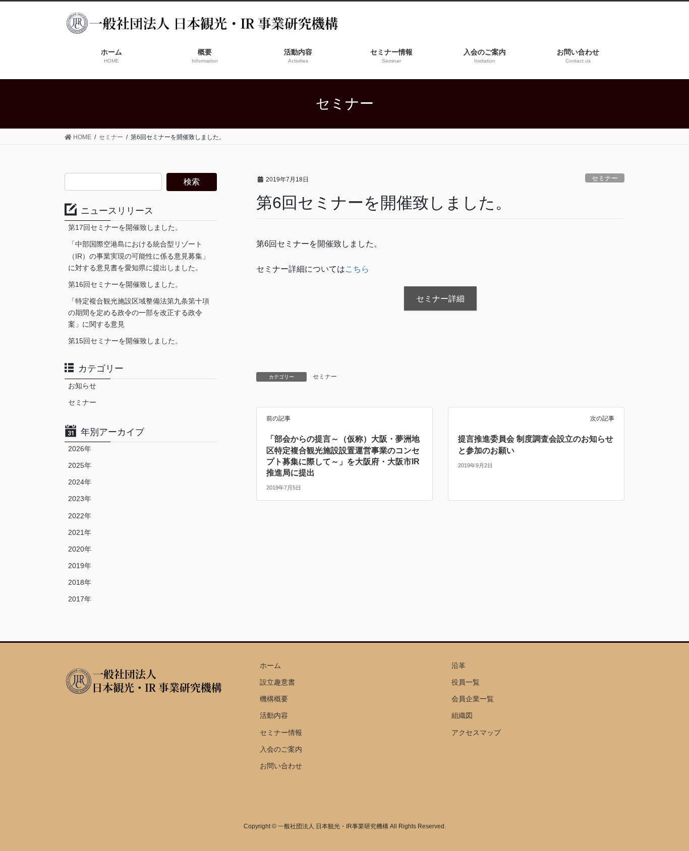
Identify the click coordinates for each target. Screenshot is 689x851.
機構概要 (274, 699)
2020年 (79, 549)
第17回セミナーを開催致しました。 (125, 227)
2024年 (79, 482)
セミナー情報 (281, 732)
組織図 (462, 715)
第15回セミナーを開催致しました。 (125, 341)
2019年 (79, 566)
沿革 (458, 665)
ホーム (270, 665)
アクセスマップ (476, 732)
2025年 (79, 465)
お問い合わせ (281, 766)
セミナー (605, 178)
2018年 (79, 582)
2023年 (79, 499)
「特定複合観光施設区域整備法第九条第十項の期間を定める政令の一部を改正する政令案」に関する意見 (138, 312)
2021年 (79, 532)
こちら (357, 269)
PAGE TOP (663, 816)
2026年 (79, 449)
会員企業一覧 (472, 699)
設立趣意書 (277, 682)
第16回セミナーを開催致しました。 (125, 284)
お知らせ (82, 386)
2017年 (79, 599)
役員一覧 (465, 682)
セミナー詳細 (440, 298)
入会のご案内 (281, 749)
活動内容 (274, 715)
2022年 (79, 516)
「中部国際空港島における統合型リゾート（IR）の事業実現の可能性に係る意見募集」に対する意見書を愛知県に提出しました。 (138, 255)
